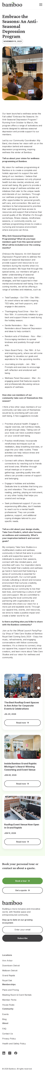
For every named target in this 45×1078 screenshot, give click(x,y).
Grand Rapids (8, 975)
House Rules (8, 1005)
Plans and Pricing (10, 990)
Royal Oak (7, 980)
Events (5, 1014)
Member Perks (9, 1000)
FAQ (4, 1028)
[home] (12, 4)
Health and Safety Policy (14, 1043)
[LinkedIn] (3, 1053)
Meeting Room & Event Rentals (17, 995)
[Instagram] (9, 1053)
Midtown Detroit (9, 970)
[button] (40, 5)
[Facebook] (15, 1053)
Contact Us (7, 1033)
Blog (4, 1019)
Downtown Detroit (11, 965)
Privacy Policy (9, 1038)
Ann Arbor (7, 960)
